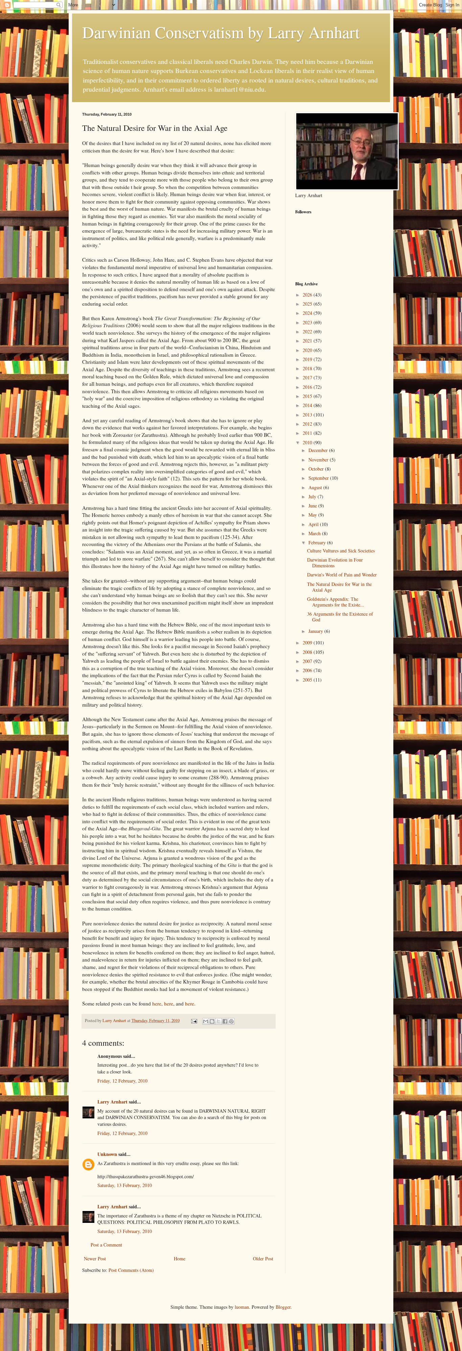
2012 (308, 424)
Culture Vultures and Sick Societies (341, 550)
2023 (308, 322)
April (314, 524)
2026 (308, 294)
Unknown (107, 1154)
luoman (242, 1307)
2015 (308, 396)
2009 (308, 642)
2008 (308, 652)
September (319, 478)
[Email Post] (193, 1020)
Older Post (263, 1258)
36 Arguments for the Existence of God (340, 617)
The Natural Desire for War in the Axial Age (339, 587)
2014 (308, 405)
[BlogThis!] (212, 1021)
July (313, 496)
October (316, 469)
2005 (308, 680)
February (317, 542)
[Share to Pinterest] (231, 1021)
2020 (308, 350)
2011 (308, 433)
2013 (308, 414)
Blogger (283, 1307)
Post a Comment (106, 1244)
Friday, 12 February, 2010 (122, 1080)
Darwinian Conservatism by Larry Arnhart (221, 32)
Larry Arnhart (112, 1101)
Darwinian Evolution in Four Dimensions (335, 562)
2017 (308, 377)
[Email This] (205, 1021)
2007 (308, 661)
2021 (308, 340)
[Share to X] (218, 1021)
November (319, 459)
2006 (308, 670)
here (156, 1003)
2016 (308, 387)
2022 (308, 331)
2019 (308, 359)
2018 (308, 368)
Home (179, 1258)
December (318, 450)
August (315, 487)
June (313, 505)
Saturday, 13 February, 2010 (124, 1185)
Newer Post (95, 1258)
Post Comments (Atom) (131, 1270)
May (313, 515)
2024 (308, 313)
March (315, 533)
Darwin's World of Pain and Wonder (342, 574)
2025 (308, 304)
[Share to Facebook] (225, 1021)
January (316, 631)
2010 (308, 442)
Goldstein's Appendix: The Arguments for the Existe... (335, 602)
